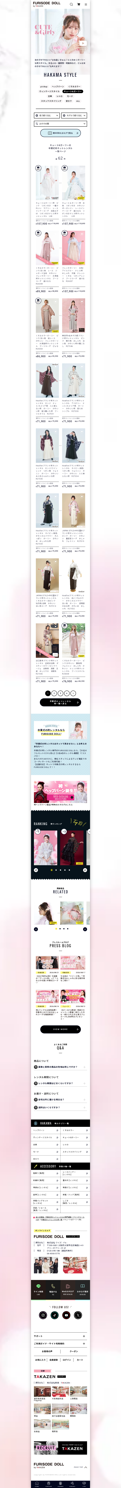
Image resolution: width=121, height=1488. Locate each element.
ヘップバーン (58, 86)
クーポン (74, 1351)
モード (70, 96)
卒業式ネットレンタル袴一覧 (51, 1220)
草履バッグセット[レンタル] (40, 1202)
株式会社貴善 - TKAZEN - (59, 1383)
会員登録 (53, 1360)
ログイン (67, 1360)
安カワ (69, 101)
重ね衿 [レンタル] (70, 1180)
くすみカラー (74, 86)
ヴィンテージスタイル (49, 91)
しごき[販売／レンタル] (70, 1202)
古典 (50, 96)
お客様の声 (47, 1351)
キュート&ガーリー (73, 91)
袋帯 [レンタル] (39, 1195)
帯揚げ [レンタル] (70, 1188)
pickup (44, 86)
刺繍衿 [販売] (38, 1180)
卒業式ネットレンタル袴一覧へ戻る (60, 702)
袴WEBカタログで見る (63, 133)
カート (80, 1360)
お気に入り (40, 1360)
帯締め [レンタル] (40, 1188)
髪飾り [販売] (38, 1173)
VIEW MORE (60, 1029)
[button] (51, 870)
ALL (78, 101)
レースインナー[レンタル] (69, 1173)
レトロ (60, 96)
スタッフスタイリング (51, 101)
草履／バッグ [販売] (71, 1195)
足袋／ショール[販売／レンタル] (40, 1209)
